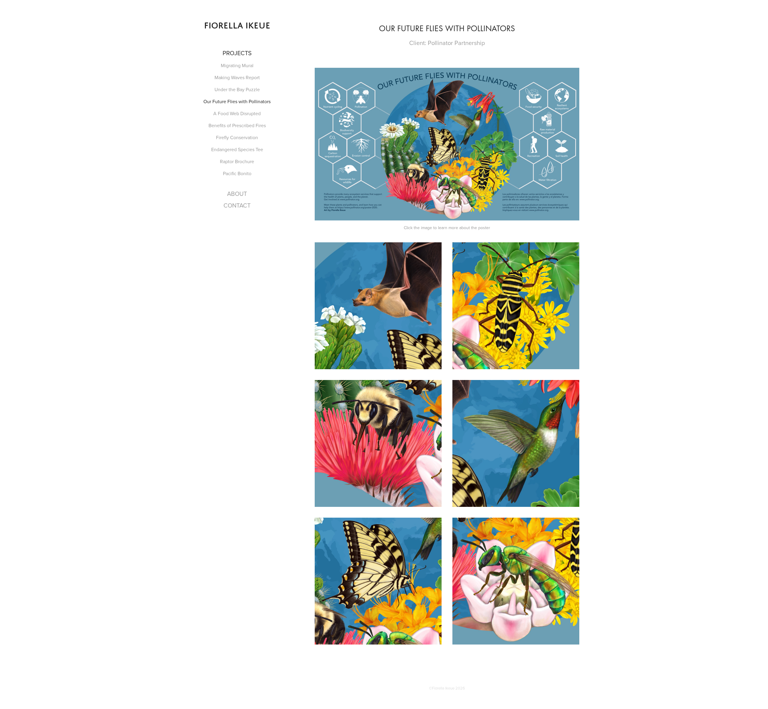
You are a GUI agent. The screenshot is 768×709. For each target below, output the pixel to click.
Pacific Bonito (237, 173)
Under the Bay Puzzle (237, 89)
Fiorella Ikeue (237, 25)
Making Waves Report (237, 77)
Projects (237, 53)
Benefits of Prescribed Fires (237, 125)
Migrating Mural (237, 65)
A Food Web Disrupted (237, 113)
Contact (237, 205)
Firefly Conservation (237, 137)
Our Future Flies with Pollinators (237, 101)
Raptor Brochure (237, 161)
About (237, 193)
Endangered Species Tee (237, 149)
